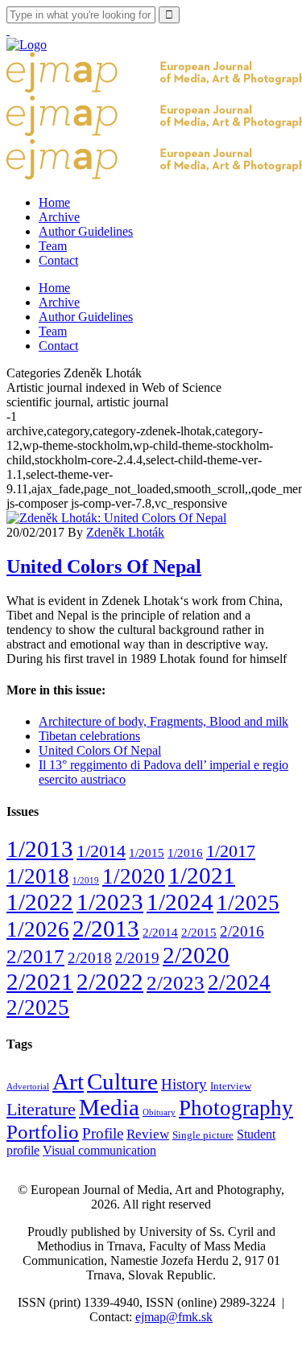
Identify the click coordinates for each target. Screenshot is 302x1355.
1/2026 (37, 929)
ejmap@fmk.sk (174, 1317)
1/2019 (85, 880)
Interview (230, 1086)
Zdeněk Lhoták (125, 532)
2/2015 (199, 932)
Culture (122, 1081)
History (184, 1084)
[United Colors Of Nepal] (116, 518)
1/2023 (110, 902)
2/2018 (90, 957)
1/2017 (230, 851)
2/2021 (39, 982)
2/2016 (242, 931)
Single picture (203, 1135)
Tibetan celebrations (89, 736)
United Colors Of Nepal (103, 566)
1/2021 (201, 875)
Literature (41, 1109)
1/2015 (146, 852)
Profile (102, 1133)
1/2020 (133, 876)
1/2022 (39, 902)
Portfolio (42, 1132)
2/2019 (137, 957)
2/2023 (176, 983)
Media (109, 1107)
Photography (236, 1108)
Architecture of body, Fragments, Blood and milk (163, 721)
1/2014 (101, 851)
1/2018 (37, 876)
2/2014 (160, 932)
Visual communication (99, 1150)
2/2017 (35, 956)
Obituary (159, 1112)
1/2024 (180, 902)
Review (147, 1134)
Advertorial (27, 1086)
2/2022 (110, 982)
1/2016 (185, 852)
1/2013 (39, 849)
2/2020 (196, 955)
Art (68, 1081)
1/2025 (248, 903)
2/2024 (239, 982)
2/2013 (105, 928)
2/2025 (37, 1007)
